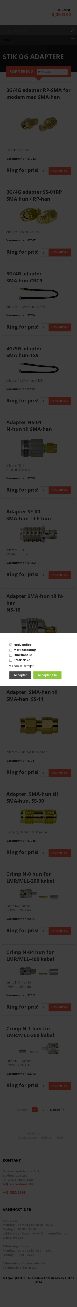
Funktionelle (23, 655)
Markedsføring (25, 650)
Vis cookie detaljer (21, 666)
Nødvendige (23, 645)
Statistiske (22, 660)
